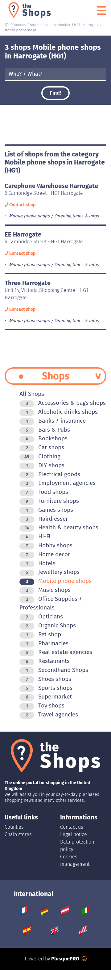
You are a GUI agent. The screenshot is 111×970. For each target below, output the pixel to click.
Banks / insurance (56, 420)
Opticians (44, 616)
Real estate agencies (59, 652)
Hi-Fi (38, 536)
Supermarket (49, 696)
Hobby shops (49, 545)
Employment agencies (61, 482)
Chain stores (18, 834)
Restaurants (48, 660)
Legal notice (73, 834)
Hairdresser (47, 518)
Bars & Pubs (48, 429)
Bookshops (47, 438)
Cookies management (74, 860)
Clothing (42, 456)
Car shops (45, 447)
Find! (55, 93)
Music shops (48, 589)
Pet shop (43, 634)
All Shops (31, 393)
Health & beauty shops (61, 527)
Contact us (71, 827)
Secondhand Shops (57, 669)
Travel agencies (52, 714)
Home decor (48, 554)
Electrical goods (53, 474)
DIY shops (45, 465)
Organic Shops (51, 625)
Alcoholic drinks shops (62, 411)
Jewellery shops (53, 571)
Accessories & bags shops (66, 402)
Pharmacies (47, 643)
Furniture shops (52, 500)
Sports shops (49, 687)
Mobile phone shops (59, 580)
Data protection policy (77, 845)
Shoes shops (48, 678)
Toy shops (45, 705)
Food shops (47, 491)
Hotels (41, 563)
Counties (14, 827)
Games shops (49, 509)
